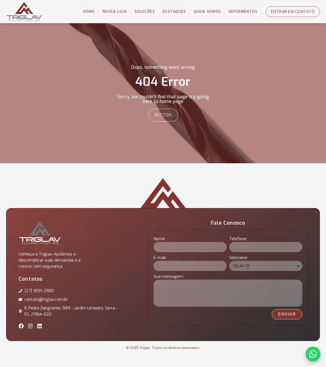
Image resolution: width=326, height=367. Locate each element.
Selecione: (238, 257)
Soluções (144, 11)
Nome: (160, 238)
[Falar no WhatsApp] (313, 354)
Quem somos (207, 11)
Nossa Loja (115, 11)
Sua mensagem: (169, 276)
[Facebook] (21, 326)
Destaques (174, 11)
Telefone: (238, 238)
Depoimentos (243, 11)
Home (89, 11)
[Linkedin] (39, 326)
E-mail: (160, 257)
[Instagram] (30, 326)
